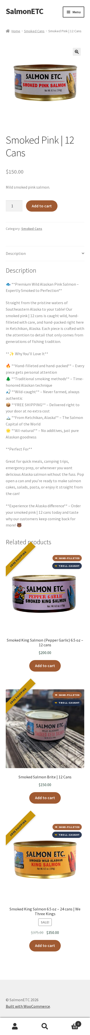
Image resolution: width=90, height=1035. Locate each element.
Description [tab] (16, 253)
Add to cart (42, 205)
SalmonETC (24, 11)
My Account (15, 1026)
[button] (77, 52)
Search (45, 1026)
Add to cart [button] (45, 665)
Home (16, 31)
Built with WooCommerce (28, 1006)
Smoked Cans (34, 31)
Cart (69, 1022)
